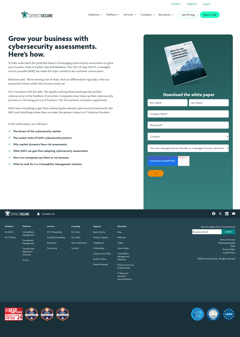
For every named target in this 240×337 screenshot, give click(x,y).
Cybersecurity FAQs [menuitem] (102, 253)
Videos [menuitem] (120, 242)
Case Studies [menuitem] (123, 248)
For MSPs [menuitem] (9, 232)
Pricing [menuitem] (25, 260)
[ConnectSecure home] (36, 14)
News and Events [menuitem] (79, 242)
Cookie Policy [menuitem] (229, 252)
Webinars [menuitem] (121, 237)
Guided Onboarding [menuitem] (56, 237)
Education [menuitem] (122, 226)
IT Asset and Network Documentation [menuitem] (124, 276)
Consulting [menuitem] (52, 248)
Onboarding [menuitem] (98, 248)
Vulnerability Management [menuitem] (28, 233)
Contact (175, 3)
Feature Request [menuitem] (100, 264)
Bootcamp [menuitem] (51, 242)
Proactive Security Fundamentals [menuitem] (125, 266)
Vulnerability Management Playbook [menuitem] (123, 256)
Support (192, 3)
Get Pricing (188, 14)
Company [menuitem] (75, 226)
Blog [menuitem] (119, 232)
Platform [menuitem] (27, 226)
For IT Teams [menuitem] (10, 237)
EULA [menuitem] (232, 246)
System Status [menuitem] (99, 259)
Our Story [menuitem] (75, 232)
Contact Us (48, 213)
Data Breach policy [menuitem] (226, 243)
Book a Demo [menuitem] (99, 232)
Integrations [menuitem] (98, 242)
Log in (206, 3)
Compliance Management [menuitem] (28, 242)
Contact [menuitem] (75, 248)
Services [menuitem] (51, 226)
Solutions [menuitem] (9, 226)
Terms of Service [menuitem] (227, 239)
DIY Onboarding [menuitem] (54, 232)
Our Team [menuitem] (75, 237)
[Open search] (218, 4)
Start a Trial (209, 14)
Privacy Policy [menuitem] (229, 249)
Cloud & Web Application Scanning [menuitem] (28, 251)
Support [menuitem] (97, 226)
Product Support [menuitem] (100, 237)
